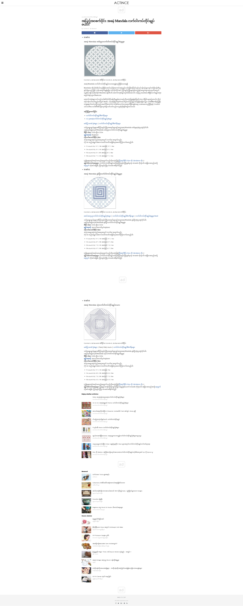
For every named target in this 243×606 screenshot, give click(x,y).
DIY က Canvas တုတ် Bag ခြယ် (102, 576)
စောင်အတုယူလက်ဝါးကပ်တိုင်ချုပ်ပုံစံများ (97, 216)
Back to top (121, 597)
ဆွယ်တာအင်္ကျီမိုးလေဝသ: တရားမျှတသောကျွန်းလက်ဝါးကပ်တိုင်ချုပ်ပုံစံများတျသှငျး (117, 435)
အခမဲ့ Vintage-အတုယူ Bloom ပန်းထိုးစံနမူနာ (106, 560)
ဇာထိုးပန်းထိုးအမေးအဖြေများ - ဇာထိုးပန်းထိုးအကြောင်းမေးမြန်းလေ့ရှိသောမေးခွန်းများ (117, 568)
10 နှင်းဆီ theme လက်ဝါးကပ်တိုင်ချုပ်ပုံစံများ (106, 427)
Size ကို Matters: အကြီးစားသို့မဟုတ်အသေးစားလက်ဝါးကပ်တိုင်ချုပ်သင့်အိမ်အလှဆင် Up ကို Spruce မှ (123, 452)
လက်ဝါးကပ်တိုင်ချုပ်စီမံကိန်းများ (97, 115)
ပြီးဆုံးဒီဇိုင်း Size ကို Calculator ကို (130, 161)
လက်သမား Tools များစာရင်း (101, 474)
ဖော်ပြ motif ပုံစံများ (90, 123)
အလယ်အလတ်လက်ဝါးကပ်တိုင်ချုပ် (90, 17)
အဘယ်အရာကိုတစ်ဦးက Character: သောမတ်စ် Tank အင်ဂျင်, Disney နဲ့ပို (114, 411)
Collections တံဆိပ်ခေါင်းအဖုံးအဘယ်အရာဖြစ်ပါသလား (109, 482)
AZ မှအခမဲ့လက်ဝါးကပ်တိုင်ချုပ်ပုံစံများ (99, 119)
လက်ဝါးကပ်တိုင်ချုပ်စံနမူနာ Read (147, 216)
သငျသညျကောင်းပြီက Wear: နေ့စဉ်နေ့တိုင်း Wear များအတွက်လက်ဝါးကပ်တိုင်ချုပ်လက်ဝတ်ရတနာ (121, 444)
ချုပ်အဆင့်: (87, 135)
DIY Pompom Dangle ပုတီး (101, 535)
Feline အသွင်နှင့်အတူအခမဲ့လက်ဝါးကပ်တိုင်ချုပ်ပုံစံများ (108, 397)
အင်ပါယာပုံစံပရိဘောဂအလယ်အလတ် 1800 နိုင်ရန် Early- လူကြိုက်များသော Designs (117, 491)
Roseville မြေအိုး (98, 499)
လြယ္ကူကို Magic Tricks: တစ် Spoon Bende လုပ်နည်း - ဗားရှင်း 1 (112, 552)
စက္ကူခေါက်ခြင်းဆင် (98, 519)
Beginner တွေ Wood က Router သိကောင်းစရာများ (108, 507)
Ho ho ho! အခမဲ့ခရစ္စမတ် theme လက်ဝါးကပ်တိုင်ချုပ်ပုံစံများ (111, 403)
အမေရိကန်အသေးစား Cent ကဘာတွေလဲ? (105, 543)
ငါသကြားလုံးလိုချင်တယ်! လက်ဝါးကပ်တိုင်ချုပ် (106, 419)
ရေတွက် (86, 165)
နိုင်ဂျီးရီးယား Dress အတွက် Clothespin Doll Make (108, 527)
